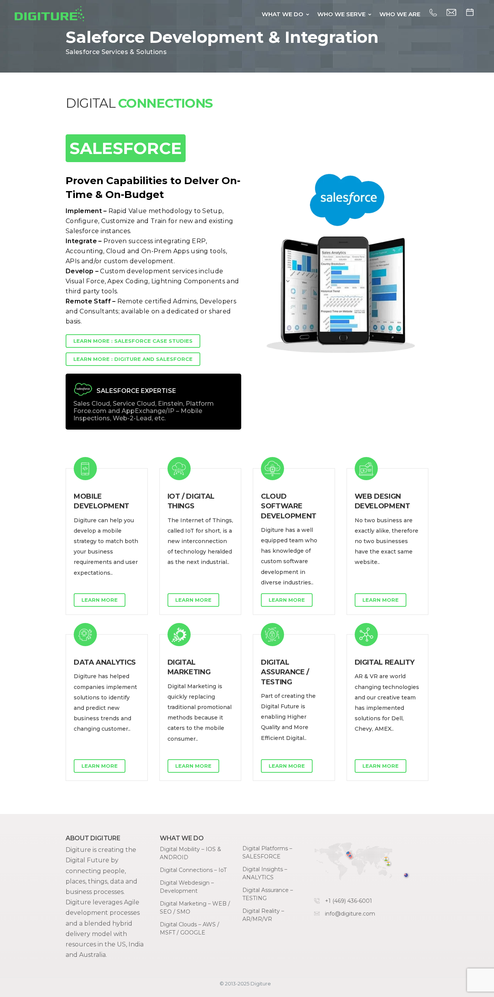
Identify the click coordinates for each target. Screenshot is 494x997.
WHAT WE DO (282, 14)
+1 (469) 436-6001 (348, 900)
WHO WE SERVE (341, 14)
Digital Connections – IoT (193, 870)
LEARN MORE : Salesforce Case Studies (133, 341)
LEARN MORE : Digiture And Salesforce (133, 359)
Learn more (99, 600)
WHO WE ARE (399, 14)
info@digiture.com (350, 913)
